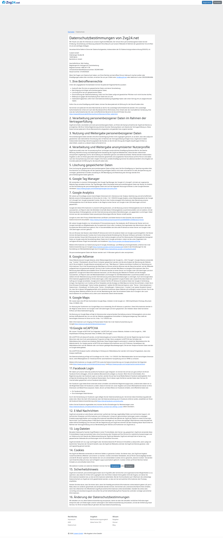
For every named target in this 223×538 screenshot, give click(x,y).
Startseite (71, 32)
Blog (114, 525)
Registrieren (207, 2)
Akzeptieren (115, 466)
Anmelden (217, 2)
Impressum (71, 519)
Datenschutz (72, 525)
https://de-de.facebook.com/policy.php (110, 401)
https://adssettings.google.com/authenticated (120, 249)
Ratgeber (116, 519)
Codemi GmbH (78, 533)
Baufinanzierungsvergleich (99, 519)
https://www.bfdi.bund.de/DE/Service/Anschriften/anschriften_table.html (93, 114)
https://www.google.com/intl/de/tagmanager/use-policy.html (97, 188)
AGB (69, 522)
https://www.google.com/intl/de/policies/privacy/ (89, 364)
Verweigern (129, 466)
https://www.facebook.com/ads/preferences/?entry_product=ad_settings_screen (96, 407)
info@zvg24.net (121, 77)
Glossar (115, 522)
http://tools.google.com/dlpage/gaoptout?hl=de (124, 241)
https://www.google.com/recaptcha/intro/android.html (126, 364)
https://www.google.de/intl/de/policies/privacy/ (90, 324)
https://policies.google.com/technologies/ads (108, 247)
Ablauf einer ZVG (95, 522)
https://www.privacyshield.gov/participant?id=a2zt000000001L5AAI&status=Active (117, 220)
